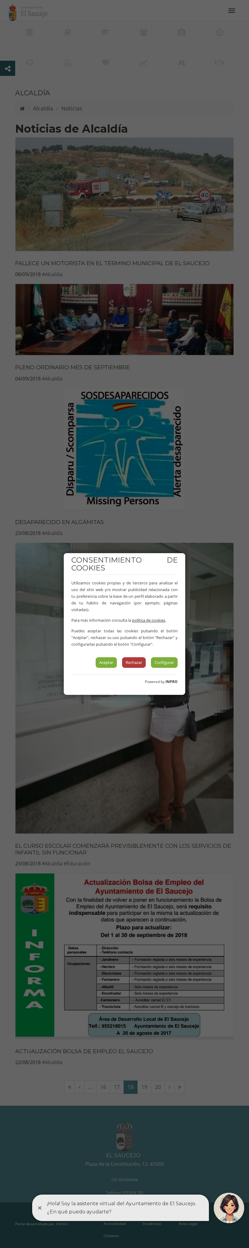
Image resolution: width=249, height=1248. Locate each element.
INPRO (171, 681)
